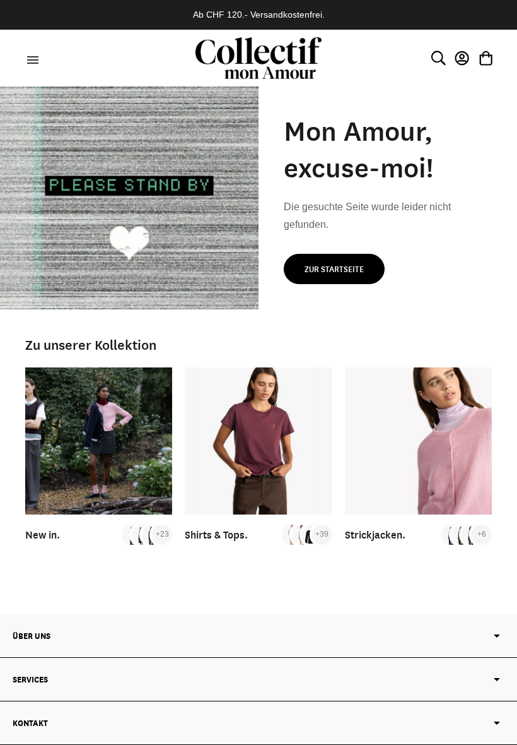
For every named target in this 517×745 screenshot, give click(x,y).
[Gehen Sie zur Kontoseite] (462, 58)
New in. (42, 534)
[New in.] (98, 441)
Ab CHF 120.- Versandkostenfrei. (259, 14)
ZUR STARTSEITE (334, 269)
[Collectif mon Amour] (258, 57)
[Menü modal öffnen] (31, 58)
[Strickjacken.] (418, 441)
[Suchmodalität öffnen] (438, 58)
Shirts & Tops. (216, 534)
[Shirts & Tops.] (258, 441)
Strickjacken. (375, 534)
